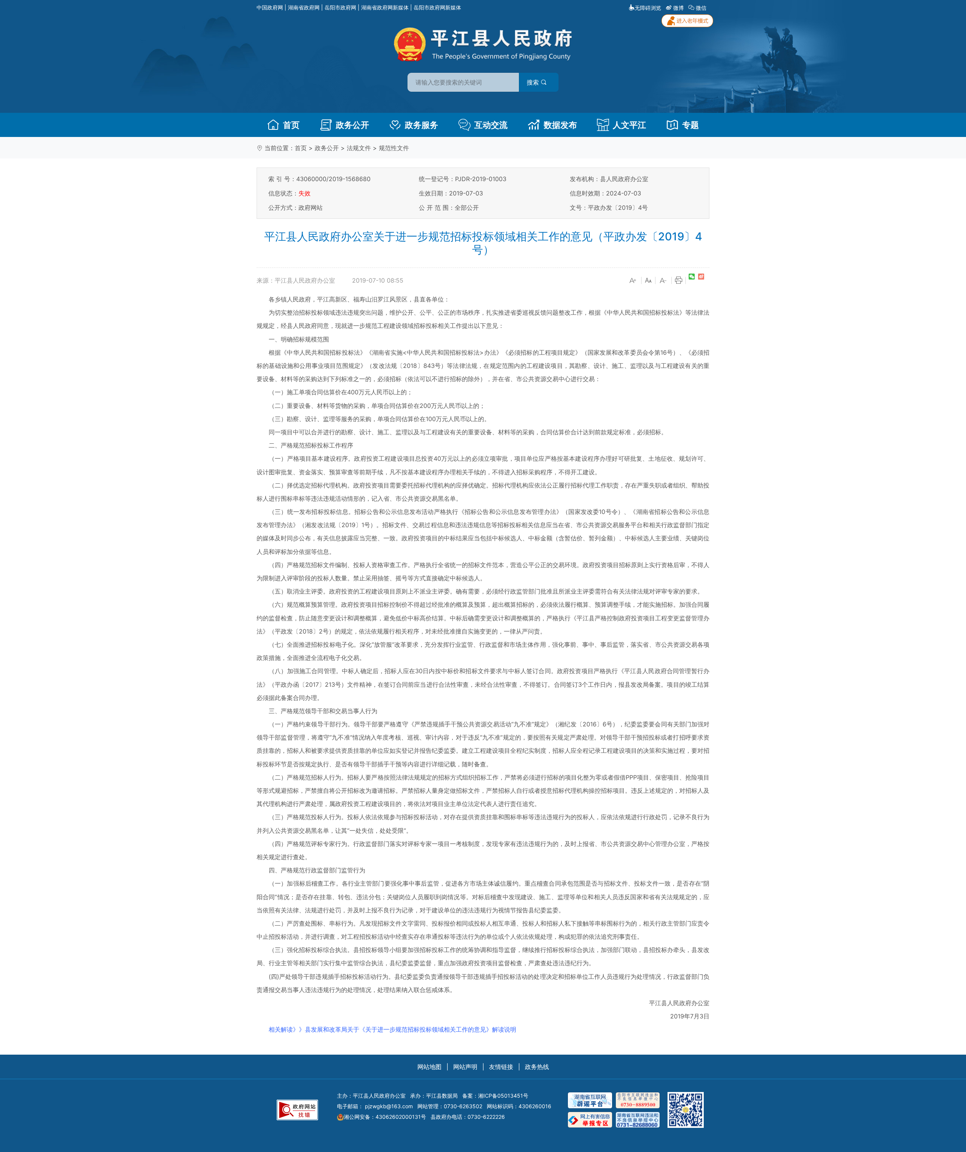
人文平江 (629, 125)
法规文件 (359, 148)
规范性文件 (394, 148)
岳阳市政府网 (340, 7)
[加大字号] (633, 281)
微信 (701, 8)
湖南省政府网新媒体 (385, 7)
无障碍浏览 (648, 8)
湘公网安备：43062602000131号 (385, 1117)
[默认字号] (648, 281)
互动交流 (491, 125)
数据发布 (560, 125)
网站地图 (429, 1066)
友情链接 (501, 1066)
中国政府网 (270, 7)
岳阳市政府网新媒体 (437, 7)
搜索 (534, 82)
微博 (678, 8)
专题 (690, 125)
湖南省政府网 (304, 7)
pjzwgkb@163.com (389, 1106)
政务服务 (421, 125)
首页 (291, 125)
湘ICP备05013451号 (503, 1095)
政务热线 (537, 1066)
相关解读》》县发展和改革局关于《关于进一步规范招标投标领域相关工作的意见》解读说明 (392, 1029)
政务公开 (352, 125)
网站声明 (465, 1066)
